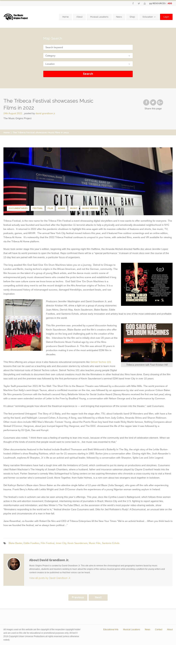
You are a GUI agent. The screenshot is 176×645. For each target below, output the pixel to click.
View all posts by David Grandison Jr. (50, 578)
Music (73, 208)
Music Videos (90, 208)
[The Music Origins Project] (15, 17)
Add (170, 3)
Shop (132, 16)
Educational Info (110, 629)
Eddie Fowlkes (31, 543)
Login (166, 16)
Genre (61, 208)
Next (98, 597)
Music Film (95, 543)
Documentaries (18, 208)
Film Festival (47, 543)
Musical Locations (99, 16)
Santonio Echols (110, 543)
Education (148, 16)
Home (65, 16)
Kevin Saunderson (77, 543)
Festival (37, 208)
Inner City (61, 543)
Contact (158, 629)
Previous (78, 597)
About (79, 16)
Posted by (40, 113)
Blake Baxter (15, 543)
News (119, 16)
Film (50, 208)
